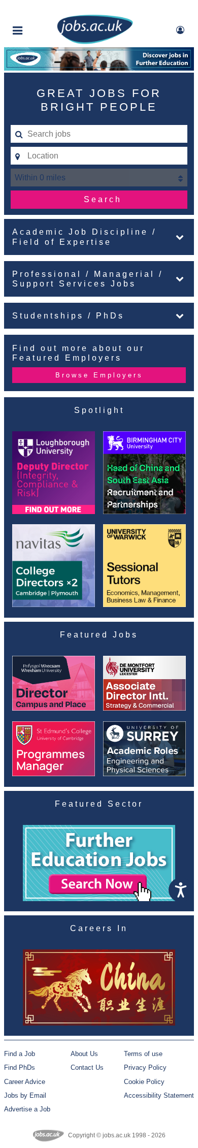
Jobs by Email (25, 1095)
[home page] (95, 42)
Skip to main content (40, 9)
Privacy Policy (145, 1067)
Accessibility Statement (159, 1095)
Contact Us (87, 1067)
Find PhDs (19, 1067)
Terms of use (143, 1054)
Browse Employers (99, 375)
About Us (84, 1054)
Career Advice (24, 1082)
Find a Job (19, 1054)
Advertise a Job (27, 1109)
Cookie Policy (144, 1082)
